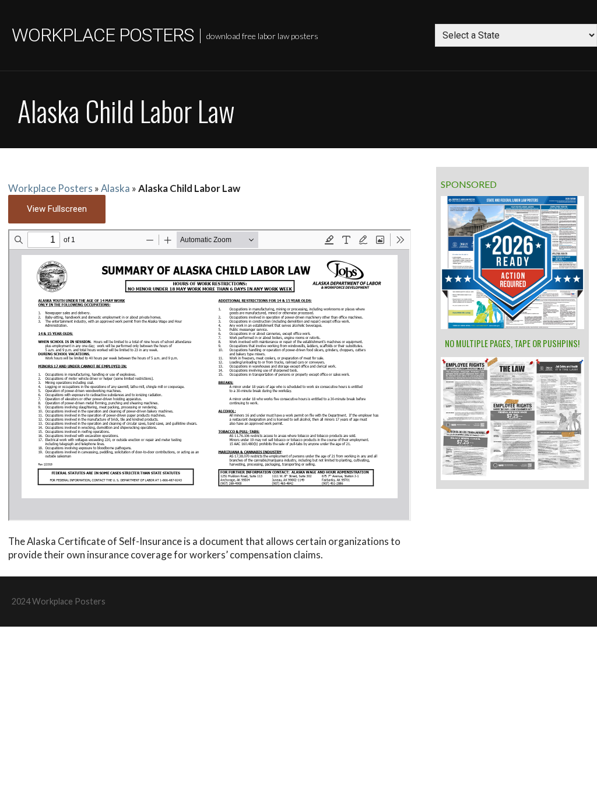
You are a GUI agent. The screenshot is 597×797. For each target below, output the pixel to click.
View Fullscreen (57, 209)
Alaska (115, 188)
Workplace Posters (103, 35)
